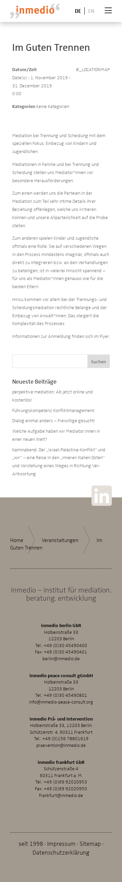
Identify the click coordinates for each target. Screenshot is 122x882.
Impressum (61, 843)
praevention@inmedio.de (61, 745)
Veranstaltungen (60, 540)
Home (16, 540)
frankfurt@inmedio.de (61, 795)
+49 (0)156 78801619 (65, 738)
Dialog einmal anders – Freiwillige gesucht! (53, 420)
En (91, 11)
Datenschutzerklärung (61, 852)
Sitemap (90, 843)
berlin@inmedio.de (61, 658)
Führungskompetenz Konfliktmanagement (53, 410)
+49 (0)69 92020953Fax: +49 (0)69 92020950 (61, 785)
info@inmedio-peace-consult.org (61, 701)
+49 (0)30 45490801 (65, 695)
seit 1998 (31, 843)
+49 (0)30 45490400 (65, 645)
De (78, 11)
